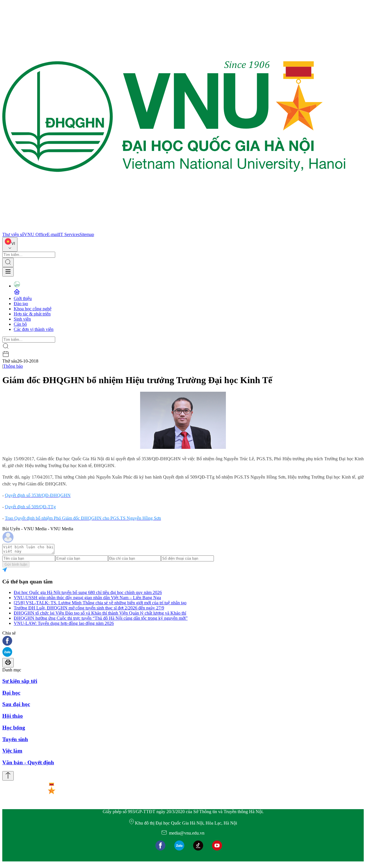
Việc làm (12, 751)
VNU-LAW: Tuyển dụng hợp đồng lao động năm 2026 (64, 623)
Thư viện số (13, 234)
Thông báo (13, 366)
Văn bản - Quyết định (28, 762)
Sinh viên (22, 319)
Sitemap (86, 234)
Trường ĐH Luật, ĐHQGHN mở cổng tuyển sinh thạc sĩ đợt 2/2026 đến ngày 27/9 (89, 607)
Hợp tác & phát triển (32, 313)
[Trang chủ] (173, 229)
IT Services (69, 234)
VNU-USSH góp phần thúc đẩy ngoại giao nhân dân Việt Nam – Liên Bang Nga (87, 597)
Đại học (11, 693)
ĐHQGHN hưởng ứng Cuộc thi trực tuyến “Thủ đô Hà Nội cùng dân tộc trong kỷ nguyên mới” (101, 618)
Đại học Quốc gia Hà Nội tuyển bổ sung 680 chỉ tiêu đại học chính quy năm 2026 (88, 592)
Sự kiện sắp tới (19, 681)
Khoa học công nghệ (32, 308)
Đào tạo (21, 303)
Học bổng (13, 728)
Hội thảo (12, 716)
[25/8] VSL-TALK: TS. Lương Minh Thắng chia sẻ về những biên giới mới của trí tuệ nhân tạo (100, 602)
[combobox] (9, 244)
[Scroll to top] (8, 776)
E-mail (53, 234)
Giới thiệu (23, 298)
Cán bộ (20, 324)
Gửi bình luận (16, 564)
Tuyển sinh (15, 739)
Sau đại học (16, 704)
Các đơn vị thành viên (33, 329)
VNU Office (35, 234)
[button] (183, 641)
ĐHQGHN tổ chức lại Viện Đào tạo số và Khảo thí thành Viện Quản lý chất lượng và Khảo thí (100, 613)
